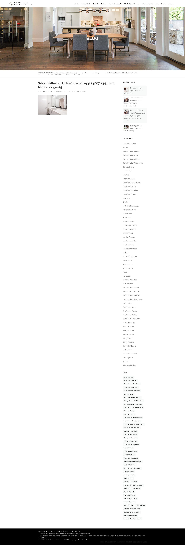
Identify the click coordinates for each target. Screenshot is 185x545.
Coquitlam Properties (130, 190)
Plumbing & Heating (130, 280)
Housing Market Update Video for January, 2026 (133, 90)
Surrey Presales (128, 342)
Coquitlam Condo (129, 179)
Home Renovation (129, 229)
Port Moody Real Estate (130, 498)
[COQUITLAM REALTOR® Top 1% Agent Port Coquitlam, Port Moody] (21, 4)
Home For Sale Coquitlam (131, 444)
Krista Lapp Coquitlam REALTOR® (60, 91)
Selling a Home (128, 330)
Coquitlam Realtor (129, 194)
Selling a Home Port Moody (131, 512)
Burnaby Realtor (128, 394)
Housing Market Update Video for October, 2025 (133, 128)
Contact (171, 3)
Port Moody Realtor (130, 315)
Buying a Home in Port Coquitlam (133, 401)
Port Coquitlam (128, 284)
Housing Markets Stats (130, 451)
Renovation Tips (128, 326)
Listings (125, 253)
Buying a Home (128, 167)
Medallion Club (128, 268)
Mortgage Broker (129, 471)
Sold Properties (128, 334)
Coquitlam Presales (130, 186)
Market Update (128, 264)
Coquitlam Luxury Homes (132, 183)
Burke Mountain (128, 377)
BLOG (145, 542)
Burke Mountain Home (130, 380)
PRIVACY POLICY (137, 542)
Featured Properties (131, 3)
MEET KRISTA (121, 542)
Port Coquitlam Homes (131, 291)
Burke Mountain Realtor (131, 159)
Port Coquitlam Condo (131, 288)
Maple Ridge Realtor (130, 465)
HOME (101, 542)
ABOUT (163, 3)
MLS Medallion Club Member (132, 468)
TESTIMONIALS (86, 3)
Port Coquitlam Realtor (131, 295)
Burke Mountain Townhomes (133, 163)
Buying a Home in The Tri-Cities (133, 404)
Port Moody (127, 303)
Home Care (127, 217)
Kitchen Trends (128, 233)
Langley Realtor (128, 245)
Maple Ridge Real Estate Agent (133, 461)
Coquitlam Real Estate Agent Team (134, 424)
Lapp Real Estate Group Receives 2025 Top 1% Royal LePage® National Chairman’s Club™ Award (134, 116)
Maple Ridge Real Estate (131, 458)
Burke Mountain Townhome (132, 390)
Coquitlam (126, 175)
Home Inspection (129, 221)
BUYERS (103, 3)
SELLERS (96, 3)
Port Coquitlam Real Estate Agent (133, 485)
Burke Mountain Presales (131, 155)
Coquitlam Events (129, 411)
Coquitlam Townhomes (130, 434)
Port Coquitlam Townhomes (132, 488)
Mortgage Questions (129, 475)
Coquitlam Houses (129, 414)
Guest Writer (127, 214)
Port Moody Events (129, 495)
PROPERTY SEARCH (115, 3)
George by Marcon (129, 210)
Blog (157, 3)
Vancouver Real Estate (130, 515)
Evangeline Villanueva (130, 438)
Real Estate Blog (128, 505)
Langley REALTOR (129, 454)
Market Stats (127, 260)
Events (125, 202)
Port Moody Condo (129, 307)
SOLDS (77, 3)
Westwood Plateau (129, 365)
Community (127, 171)
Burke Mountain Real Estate (132, 384)
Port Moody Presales (130, 311)
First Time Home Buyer (131, 206)
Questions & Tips (129, 323)
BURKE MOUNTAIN (147, 3)
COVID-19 (126, 198)
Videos (125, 362)
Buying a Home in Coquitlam (132, 397)
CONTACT (129, 542)
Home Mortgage (128, 448)
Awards (125, 147)
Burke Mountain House (131, 151)
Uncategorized (128, 358)
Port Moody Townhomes (131, 319)
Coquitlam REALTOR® (130, 431)
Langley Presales (129, 237)
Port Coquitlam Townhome (132, 299)
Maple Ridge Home (130, 256)
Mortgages (127, 276)
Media (125, 272)
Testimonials (127, 350)
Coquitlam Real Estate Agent (132, 421)
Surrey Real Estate (129, 346)
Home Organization (130, 225)
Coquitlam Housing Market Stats (133, 417)
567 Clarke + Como (129, 144)
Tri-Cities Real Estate (130, 354)
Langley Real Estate (130, 241)
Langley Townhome (130, 249)
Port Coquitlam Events (130, 481)
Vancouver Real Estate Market (132, 519)
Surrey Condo (127, 338)
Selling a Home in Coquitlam (132, 508)
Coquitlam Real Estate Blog (132, 427)
